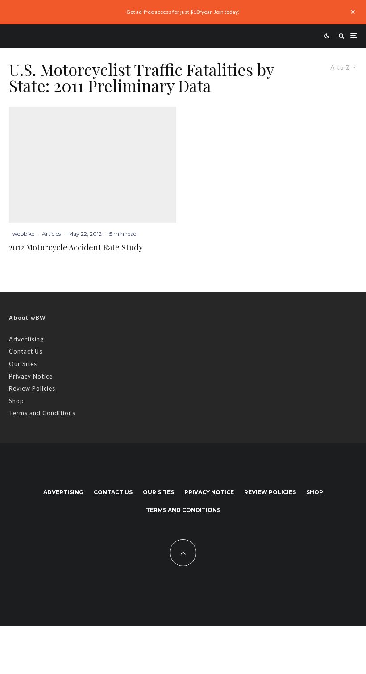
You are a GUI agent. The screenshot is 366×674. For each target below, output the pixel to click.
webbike (23, 233)
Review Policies (32, 388)
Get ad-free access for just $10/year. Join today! (183, 11)
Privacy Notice (31, 376)
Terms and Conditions (42, 412)
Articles (51, 233)
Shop (16, 400)
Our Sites (23, 363)
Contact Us (25, 351)
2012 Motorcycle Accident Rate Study (76, 248)
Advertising (26, 339)
